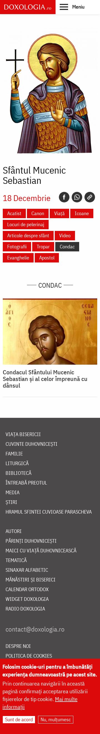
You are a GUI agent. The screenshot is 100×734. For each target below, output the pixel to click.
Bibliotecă (18, 473)
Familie (14, 454)
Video (65, 235)
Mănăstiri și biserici (31, 580)
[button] (72, 6)
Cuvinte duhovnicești (32, 444)
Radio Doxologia (25, 609)
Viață (59, 213)
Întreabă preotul (26, 483)
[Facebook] (64, 197)
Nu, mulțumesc (56, 719)
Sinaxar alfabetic (27, 570)
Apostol (46, 257)
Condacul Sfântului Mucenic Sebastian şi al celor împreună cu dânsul (45, 379)
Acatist (14, 213)
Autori (14, 531)
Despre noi (18, 646)
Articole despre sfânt (28, 235)
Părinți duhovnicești (31, 541)
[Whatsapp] (77, 197)
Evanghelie (18, 257)
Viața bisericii (23, 434)
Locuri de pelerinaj (25, 224)
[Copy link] (89, 197)
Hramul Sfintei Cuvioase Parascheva (49, 512)
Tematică (16, 560)
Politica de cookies (29, 656)
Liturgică (17, 464)
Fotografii (17, 246)
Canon (37, 213)
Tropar (43, 246)
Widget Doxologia (27, 599)
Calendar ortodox (27, 590)
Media (12, 493)
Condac (67, 246)
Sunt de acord (19, 719)
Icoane (82, 213)
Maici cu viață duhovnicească (41, 551)
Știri (11, 502)
